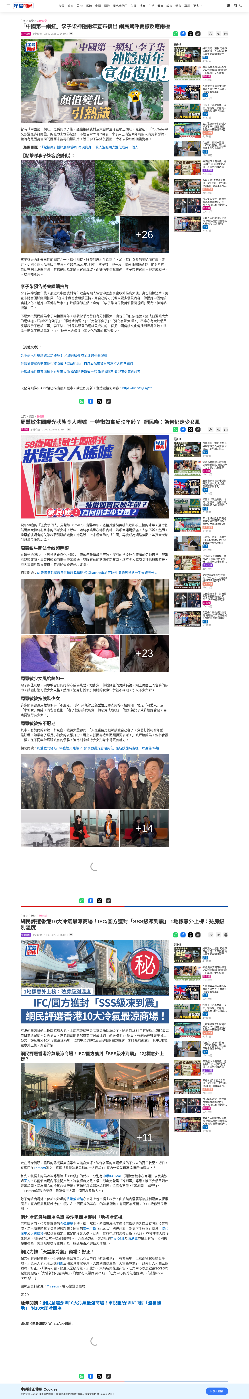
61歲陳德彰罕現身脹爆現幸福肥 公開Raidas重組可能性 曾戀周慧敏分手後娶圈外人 (97, 573)
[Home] (23, 5)
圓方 (27, 1181)
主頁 (23, 20)
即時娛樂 (42, 20)
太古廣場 (37, 1233)
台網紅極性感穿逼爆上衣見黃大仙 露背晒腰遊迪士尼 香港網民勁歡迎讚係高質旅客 (81, 372)
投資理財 (207, 133)
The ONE (117, 1238)
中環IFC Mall (112, 1176)
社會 (205, 95)
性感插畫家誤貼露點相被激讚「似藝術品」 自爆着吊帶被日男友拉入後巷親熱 (77, 363)
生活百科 (207, 170)
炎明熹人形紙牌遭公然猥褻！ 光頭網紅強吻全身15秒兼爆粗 (64, 355)
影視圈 (206, 76)
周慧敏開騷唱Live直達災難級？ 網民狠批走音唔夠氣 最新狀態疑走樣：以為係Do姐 (98, 748)
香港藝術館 (75, 1199)
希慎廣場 (66, 1224)
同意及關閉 (216, 1391)
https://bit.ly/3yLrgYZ (137, 388)
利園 (60, 1263)
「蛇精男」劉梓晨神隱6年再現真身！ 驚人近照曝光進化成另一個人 (90, 147)
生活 (31, 915)
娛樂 (31, 20)
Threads (40, 1168)
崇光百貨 (89, 1229)
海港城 (133, 1238)
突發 (205, 57)
